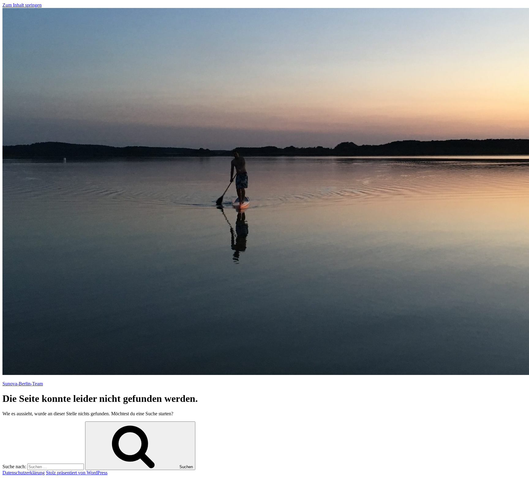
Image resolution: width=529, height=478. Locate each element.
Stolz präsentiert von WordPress (76, 472)
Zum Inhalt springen (22, 5)
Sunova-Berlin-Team (22, 383)
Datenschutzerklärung (23, 472)
